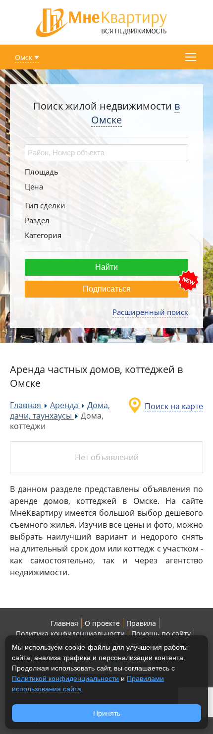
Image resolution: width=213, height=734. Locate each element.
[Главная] (101, 21)
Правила (141, 623)
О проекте (102, 623)
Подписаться (107, 289)
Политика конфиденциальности (70, 633)
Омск (23, 57)
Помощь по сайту (161, 633)
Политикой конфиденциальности (65, 678)
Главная (64, 623)
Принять (106, 713)
